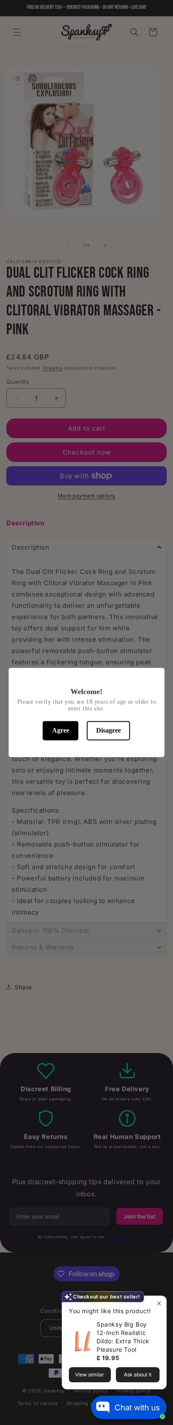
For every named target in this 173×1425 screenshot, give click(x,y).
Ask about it (138, 1374)
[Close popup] (159, 1303)
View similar (89, 1374)
